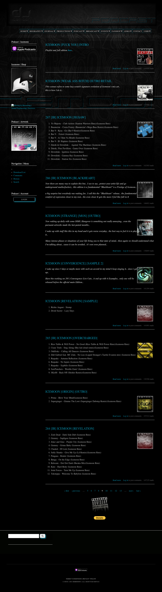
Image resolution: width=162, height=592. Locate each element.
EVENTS (104, 31)
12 (116, 490)
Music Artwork (19, 169)
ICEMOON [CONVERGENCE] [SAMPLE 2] (74, 263)
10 (106, 490)
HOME (23, 31)
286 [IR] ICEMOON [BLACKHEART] (70, 178)
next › (131, 490)
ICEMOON (76, 582)
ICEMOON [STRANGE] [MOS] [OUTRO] (72, 216)
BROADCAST (91, 31)
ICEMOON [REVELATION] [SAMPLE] (71, 301)
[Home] (81, 13)
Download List (19, 172)
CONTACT (137, 31)
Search (16, 182)
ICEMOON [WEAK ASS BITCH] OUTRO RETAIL (78, 81)
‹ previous (76, 490)
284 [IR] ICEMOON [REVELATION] (69, 428)
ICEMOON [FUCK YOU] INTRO (67, 44)
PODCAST (78, 31)
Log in (125, 68)
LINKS (127, 31)
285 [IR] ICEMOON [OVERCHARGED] (71, 338)
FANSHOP (116, 31)
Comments (17, 175)
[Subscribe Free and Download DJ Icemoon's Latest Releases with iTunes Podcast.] (24, 51)
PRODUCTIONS (63, 31)
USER (146, 31)
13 (121, 490)
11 (111, 490)
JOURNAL (48, 31)
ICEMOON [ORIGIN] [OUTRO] (66, 391)
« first (66, 490)
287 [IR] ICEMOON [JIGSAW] (65, 117)
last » (138, 490)
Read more (117, 68)
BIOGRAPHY (35, 31)
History (16, 178)
